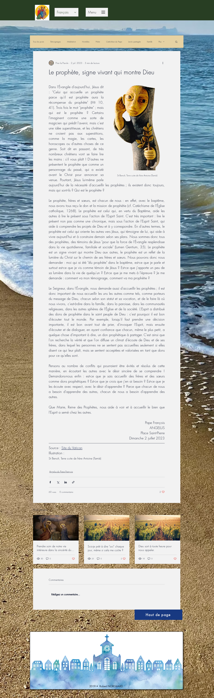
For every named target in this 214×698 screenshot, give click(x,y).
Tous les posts (38, 42)
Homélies (85, 42)
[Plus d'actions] (163, 63)
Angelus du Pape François (61, 471)
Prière (98, 42)
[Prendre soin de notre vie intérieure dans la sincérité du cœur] (56, 528)
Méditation (71, 42)
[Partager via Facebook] (50, 482)
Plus (160, 42)
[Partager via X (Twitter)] (57, 482)
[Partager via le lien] (73, 482)
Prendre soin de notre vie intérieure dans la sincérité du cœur (54, 548)
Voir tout (176, 509)
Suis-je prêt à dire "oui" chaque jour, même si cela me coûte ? (106, 548)
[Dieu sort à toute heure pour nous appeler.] (157, 528)
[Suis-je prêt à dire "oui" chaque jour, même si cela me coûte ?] (107, 528)
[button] (176, 41)
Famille (149, 42)
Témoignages (55, 42)
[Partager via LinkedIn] (65, 482)
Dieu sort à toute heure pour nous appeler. (155, 548)
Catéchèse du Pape (114, 42)
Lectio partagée (134, 42)
